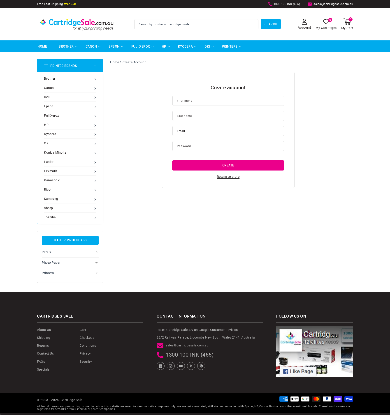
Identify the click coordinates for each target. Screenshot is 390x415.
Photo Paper (51, 262)
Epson (114, 46)
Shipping (43, 337)
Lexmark (50, 171)
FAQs (41, 361)
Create (228, 165)
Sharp (48, 208)
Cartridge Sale (72, 400)
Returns (43, 345)
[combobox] (196, 24)
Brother (66, 46)
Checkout (87, 337)
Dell (46, 97)
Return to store (228, 176)
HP (164, 46)
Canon (91, 46)
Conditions (88, 345)
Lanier (48, 162)
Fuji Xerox (140, 46)
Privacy (85, 353)
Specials (43, 369)
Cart (83, 330)
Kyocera (185, 46)
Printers (230, 46)
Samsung (51, 199)
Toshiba (50, 217)
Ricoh (48, 189)
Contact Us (45, 353)
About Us (44, 330)
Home (114, 62)
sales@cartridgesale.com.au (187, 345)
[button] (347, 24)
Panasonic (52, 180)
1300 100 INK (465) (190, 355)
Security (86, 361)
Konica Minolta (55, 152)
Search (271, 24)
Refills (46, 252)
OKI (207, 46)
